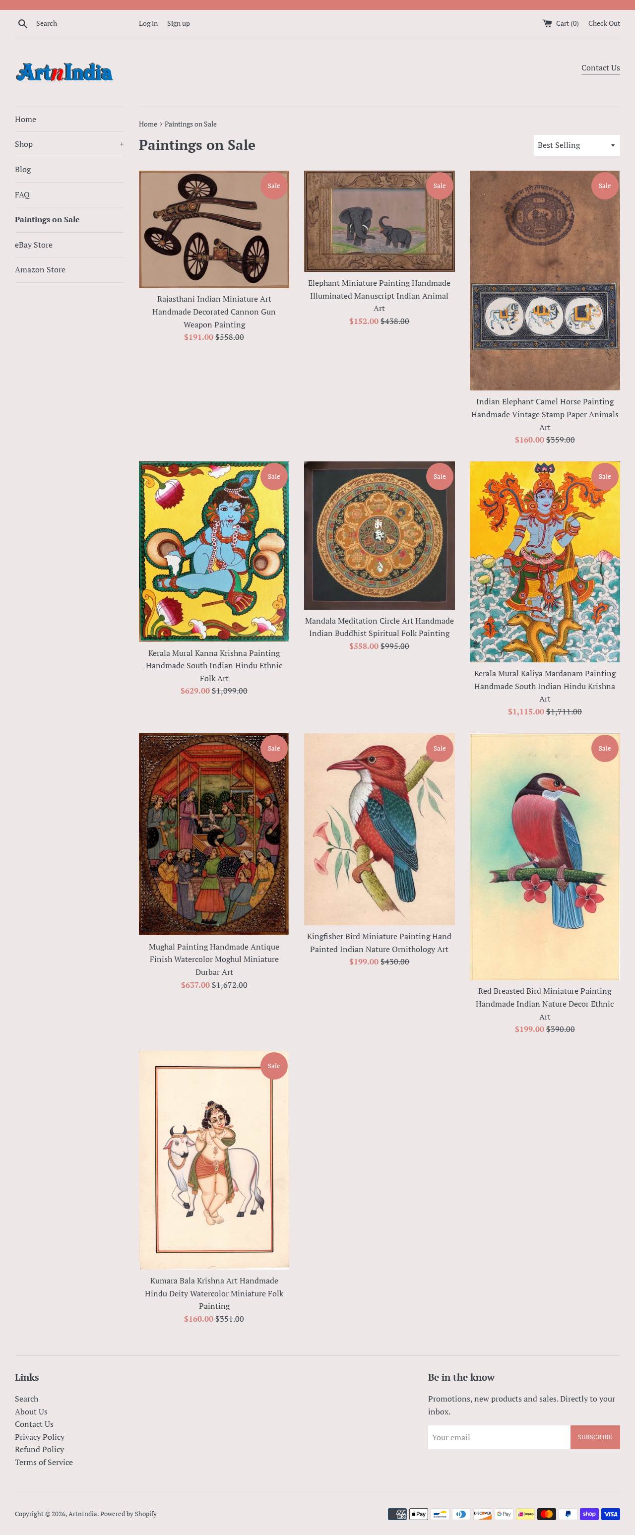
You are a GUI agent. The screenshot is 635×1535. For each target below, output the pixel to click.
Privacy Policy (39, 1436)
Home (25, 119)
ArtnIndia (82, 1514)
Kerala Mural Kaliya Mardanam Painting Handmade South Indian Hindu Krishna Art (545, 686)
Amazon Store (40, 269)
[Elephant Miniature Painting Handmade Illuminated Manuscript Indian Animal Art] (379, 221)
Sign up (178, 23)
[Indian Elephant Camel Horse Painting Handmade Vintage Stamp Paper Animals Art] (545, 281)
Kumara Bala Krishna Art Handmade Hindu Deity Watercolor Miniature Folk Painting (214, 1293)
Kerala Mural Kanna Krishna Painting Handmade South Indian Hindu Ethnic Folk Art (214, 665)
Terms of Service (44, 1462)
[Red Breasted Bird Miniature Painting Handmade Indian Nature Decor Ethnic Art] (545, 856)
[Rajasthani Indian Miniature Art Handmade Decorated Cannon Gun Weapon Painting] (214, 229)
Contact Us (600, 67)
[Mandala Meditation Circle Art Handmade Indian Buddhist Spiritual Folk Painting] (379, 535)
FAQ (22, 194)
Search (26, 1398)
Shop (69, 143)
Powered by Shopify (128, 1514)
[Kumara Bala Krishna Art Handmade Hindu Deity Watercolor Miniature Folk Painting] (214, 1160)
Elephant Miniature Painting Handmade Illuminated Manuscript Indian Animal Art (379, 295)
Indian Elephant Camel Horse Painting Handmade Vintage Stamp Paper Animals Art (545, 414)
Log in (148, 23)
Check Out (604, 23)
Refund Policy (39, 1449)
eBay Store (34, 244)
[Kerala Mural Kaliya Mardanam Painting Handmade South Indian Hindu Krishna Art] (545, 561)
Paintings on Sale (47, 219)
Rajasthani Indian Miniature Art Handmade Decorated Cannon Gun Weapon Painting (214, 311)
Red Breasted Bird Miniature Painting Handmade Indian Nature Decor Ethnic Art (545, 1003)
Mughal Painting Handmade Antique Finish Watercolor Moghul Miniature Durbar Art (214, 959)
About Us (31, 1411)
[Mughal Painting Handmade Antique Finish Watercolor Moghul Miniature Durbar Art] (214, 834)
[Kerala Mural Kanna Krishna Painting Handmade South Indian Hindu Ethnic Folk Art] (214, 551)
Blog (23, 169)
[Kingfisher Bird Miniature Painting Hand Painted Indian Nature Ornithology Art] (379, 829)
